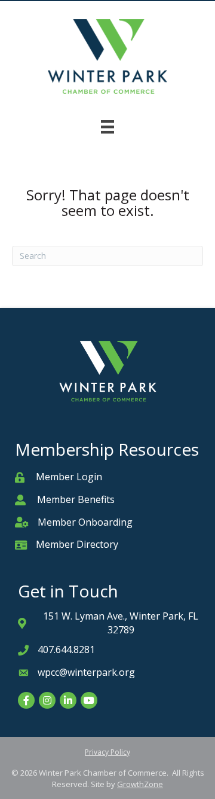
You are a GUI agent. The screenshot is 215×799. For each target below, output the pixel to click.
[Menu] (107, 127)
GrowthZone (140, 784)
